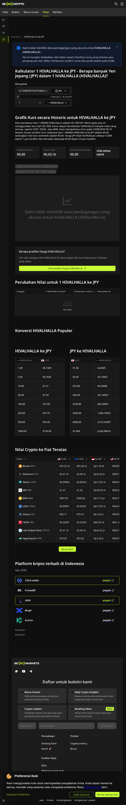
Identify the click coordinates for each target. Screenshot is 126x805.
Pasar (46, 12)
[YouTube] (24, 671)
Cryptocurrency (78, 743)
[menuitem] (4, 19)
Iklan (44, 765)
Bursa (73, 748)
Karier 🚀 (46, 748)
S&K (41, 800)
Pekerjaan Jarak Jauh (52, 770)
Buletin (16, 12)
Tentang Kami (49, 743)
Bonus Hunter (31, 12)
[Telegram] (31, 671)
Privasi (50, 800)
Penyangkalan (64, 800)
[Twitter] (16, 671)
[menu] (4, 29)
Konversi (16, 36)
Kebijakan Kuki (93, 787)
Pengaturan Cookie (84, 800)
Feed (5, 12)
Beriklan (57, 12)
